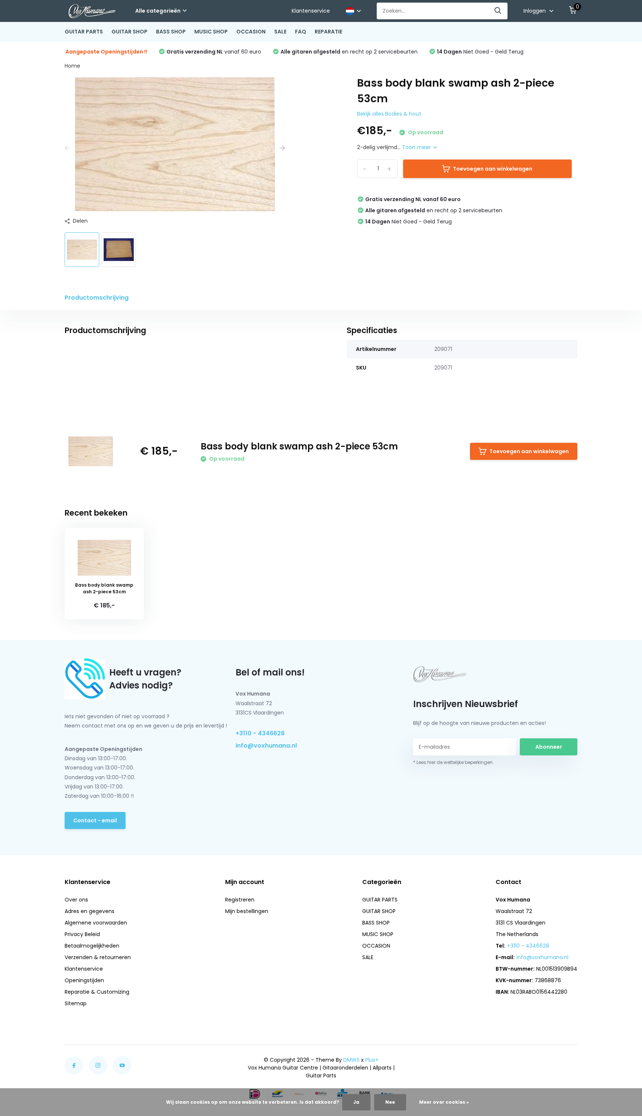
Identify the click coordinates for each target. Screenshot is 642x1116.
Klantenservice (311, 10)
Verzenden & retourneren (98, 957)
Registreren (239, 899)
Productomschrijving (97, 297)
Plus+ (372, 1060)
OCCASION (251, 31)
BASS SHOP (171, 31)
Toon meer (417, 147)
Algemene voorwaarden (96, 922)
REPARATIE (328, 31)
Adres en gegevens (89, 911)
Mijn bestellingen (246, 911)
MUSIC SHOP (211, 31)
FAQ (300, 31)
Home (72, 66)
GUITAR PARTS (84, 31)
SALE (280, 31)
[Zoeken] (498, 11)
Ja (356, 1102)
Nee (390, 1102)
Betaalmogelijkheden (92, 945)
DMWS (351, 1060)
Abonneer (548, 747)
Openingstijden (84, 980)
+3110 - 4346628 (260, 733)
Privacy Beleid (82, 934)
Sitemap (76, 1003)
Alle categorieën (158, 10)
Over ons (76, 899)
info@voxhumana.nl (266, 745)
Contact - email (95, 820)
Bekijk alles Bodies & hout (389, 113)
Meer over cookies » (444, 1102)
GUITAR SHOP (129, 31)
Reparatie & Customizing (97, 992)
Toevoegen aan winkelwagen (492, 168)
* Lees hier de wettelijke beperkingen (453, 762)
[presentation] (67, 148)
